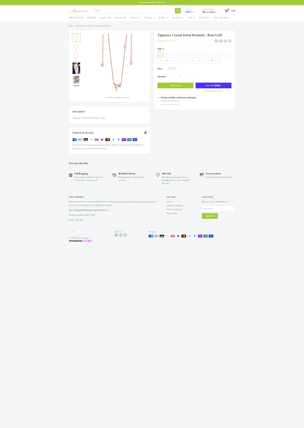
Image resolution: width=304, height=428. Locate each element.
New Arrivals (120, 17)
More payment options (213, 91)
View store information (170, 104)
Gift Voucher (204, 17)
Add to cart (175, 85)
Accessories (177, 17)
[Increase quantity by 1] (189, 76)
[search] (134, 10)
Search (168, 201)
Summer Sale (105, 17)
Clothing (148, 17)
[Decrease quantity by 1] (170, 76)
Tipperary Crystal (166, 41)
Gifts (190, 17)
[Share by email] (229, 41)
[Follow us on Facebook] (116, 235)
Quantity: (161, 76)
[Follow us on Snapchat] (125, 235)
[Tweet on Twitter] (225, 41)
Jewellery (162, 17)
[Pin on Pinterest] (220, 41)
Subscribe (209, 216)
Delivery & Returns (174, 209)
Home (71, 26)
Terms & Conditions (174, 205)
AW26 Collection (76, 17)
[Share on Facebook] (216, 41)
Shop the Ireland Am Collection (152, 2)
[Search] (178, 10)
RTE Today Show (221, 17)
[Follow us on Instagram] (120, 235)
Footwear (134, 17)
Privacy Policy (172, 213)
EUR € (72, 232)
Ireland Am (91, 17)
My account (209, 12)
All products (80, 26)
